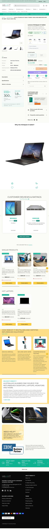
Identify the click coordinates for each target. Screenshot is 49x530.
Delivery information (7, 498)
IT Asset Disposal (12, 11)
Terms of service (29, 505)
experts (30, 244)
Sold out (41, 68)
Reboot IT (6, 523)
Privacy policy (28, 498)
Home (3, 17)
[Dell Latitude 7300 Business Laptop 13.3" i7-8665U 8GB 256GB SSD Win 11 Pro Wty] (24, 260)
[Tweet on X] (32, 120)
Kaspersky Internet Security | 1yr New (39, 99)
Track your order (6, 503)
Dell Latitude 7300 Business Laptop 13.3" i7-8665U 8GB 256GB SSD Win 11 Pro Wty (24, 271)
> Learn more (6, 399)
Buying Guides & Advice (31, 485)
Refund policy (28, 503)
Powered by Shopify (12, 523)
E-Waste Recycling (29, 482)
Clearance (4, 11)
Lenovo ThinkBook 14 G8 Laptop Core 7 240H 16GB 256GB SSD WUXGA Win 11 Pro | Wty (8, 272)
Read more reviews (24, 236)
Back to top (24, 469)
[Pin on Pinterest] (37, 120)
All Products (10, 17)
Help (18, 11)
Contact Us (28, 489)
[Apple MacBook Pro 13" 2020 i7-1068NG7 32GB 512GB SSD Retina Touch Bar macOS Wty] (24, 301)
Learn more (4, 333)
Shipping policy (29, 501)
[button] (1, 216)
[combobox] (27, 5)
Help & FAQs (5, 505)
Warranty (27, 508)
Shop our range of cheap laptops (38, 14)
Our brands (28, 480)
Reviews (27, 492)
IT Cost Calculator (29, 487)
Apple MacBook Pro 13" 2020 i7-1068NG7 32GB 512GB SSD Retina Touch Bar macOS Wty (24, 313)
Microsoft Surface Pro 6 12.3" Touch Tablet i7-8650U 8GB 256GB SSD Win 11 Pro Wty (39, 271)
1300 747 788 (24, 11)
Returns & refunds (6, 501)
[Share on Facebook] (34, 120)
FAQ (44, 1)
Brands (40, 1)
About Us (27, 478)
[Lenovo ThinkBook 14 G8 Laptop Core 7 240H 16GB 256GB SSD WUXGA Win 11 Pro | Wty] (9, 260)
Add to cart (37, 103)
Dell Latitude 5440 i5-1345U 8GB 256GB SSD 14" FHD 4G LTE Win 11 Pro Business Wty (8, 313)
